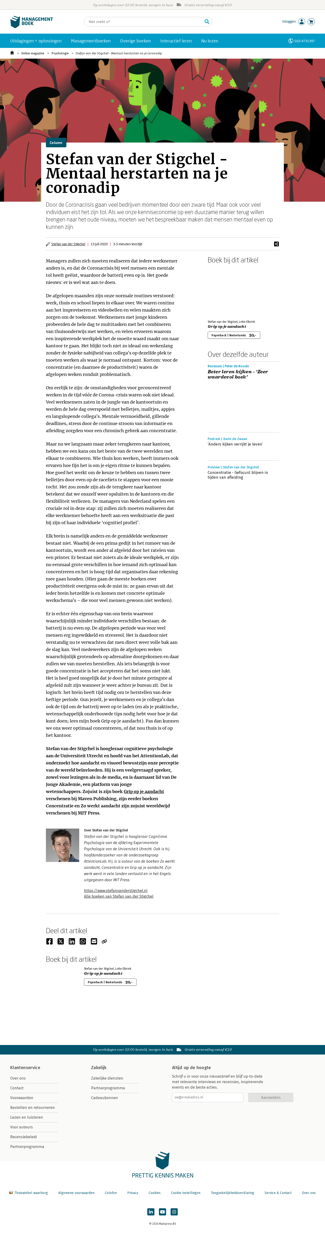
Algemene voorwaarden (76, 1193)
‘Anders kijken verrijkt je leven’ (235, 444)
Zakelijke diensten (107, 1078)
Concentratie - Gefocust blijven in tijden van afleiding (238, 475)
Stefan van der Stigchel (68, 244)
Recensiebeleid (23, 1137)
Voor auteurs (21, 1127)
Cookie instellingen (185, 1193)
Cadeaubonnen (104, 1098)
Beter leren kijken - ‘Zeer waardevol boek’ (238, 374)
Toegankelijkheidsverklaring (232, 1193)
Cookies (155, 1193)
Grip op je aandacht (144, 791)
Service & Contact (278, 1193)
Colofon (111, 1193)
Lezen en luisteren (26, 1117)
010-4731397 (305, 41)
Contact (17, 1088)
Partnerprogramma (27, 1146)
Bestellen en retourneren (32, 1107)
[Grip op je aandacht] (224, 291)
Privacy (132, 1193)
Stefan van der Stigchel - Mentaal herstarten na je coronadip (119, 53)
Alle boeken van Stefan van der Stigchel (118, 896)
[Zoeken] (207, 21)
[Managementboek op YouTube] (162, 1211)
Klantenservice (25, 1067)
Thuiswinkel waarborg (31, 1193)
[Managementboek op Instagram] (174, 1211)
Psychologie (60, 53)
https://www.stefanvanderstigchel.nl (116, 890)
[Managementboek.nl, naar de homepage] (31, 27)
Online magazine (32, 53)
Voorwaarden (21, 1098)
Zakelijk (98, 1067)
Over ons (18, 1078)
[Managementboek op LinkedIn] (150, 1211)
